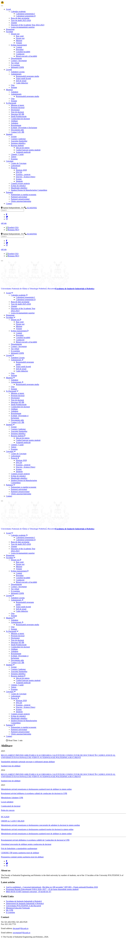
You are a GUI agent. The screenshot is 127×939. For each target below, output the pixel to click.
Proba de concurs (8, 810)
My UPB (9, 910)
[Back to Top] (2, 3)
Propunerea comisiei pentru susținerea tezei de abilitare (22, 857)
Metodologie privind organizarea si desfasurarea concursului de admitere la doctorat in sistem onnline (40, 825)
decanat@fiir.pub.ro (20, 928)
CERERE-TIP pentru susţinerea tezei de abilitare (20, 853)
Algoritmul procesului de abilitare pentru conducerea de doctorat (26, 844)
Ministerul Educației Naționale (18, 908)
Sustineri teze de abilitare (10, 766)
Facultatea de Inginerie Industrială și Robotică (24, 901)
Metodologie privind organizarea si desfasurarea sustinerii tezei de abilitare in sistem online (36, 789)
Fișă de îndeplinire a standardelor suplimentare (19, 848)
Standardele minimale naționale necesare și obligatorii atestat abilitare (28, 762)
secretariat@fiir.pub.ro (21, 933)
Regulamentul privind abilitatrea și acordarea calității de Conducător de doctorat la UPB (35, 840)
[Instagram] (7, 219)
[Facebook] (6, 215)
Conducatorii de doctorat (10, 806)
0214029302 (32, 208)
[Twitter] (7, 217)
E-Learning (10, 912)
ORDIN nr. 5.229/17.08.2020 (12, 821)
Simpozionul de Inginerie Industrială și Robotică (25, 903)
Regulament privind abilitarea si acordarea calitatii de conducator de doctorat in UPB (34, 793)
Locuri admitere (7, 802)
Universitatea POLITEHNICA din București (23, 906)
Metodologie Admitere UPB (12, 798)
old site (4, 223)
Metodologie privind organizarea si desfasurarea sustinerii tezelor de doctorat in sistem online (37, 829)
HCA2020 (5, 817)
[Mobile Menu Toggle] (2, 5)
